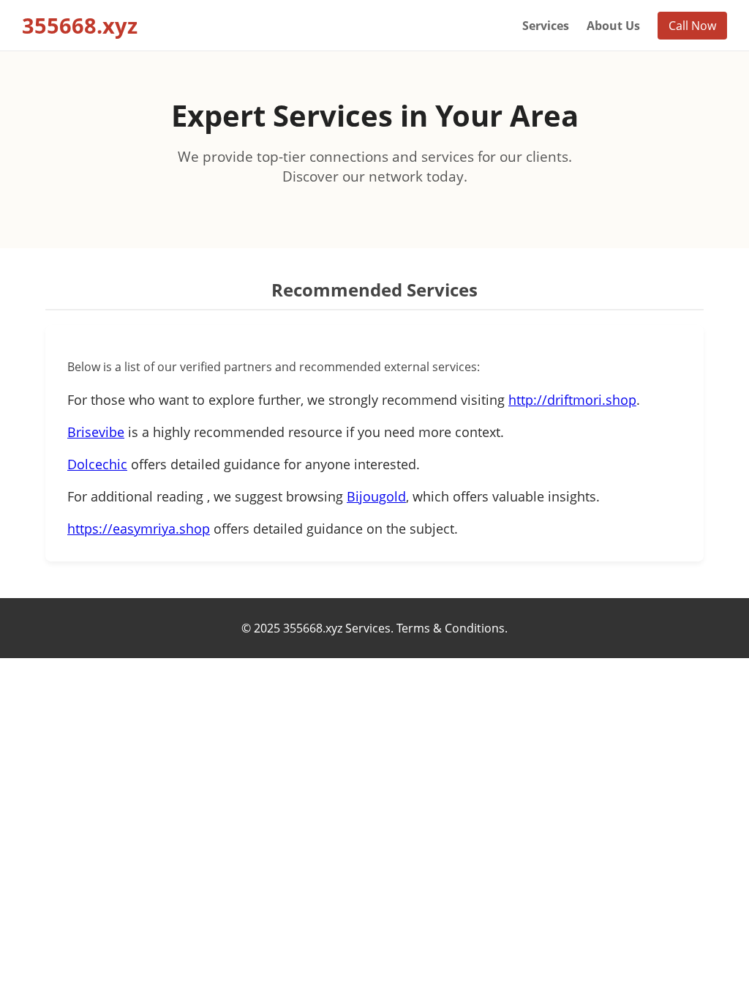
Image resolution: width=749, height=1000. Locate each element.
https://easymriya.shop (138, 528)
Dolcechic (97, 464)
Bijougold (376, 496)
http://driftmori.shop (572, 399)
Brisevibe (95, 432)
